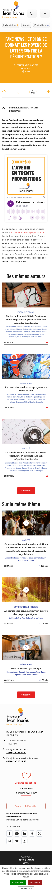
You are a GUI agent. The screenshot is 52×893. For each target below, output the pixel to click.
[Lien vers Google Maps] (5, 740)
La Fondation (9, 25)
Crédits (26, 863)
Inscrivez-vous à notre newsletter (22, 819)
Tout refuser (35, 882)
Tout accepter (18, 882)
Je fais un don (26, 788)
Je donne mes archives (26, 793)
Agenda (26, 25)
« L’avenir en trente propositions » (27, 232)
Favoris (4, 91)
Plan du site (26, 857)
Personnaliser (26, 888)
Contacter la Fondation (26, 806)
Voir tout (26, 490)
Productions (40, 25)
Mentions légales (26, 860)
